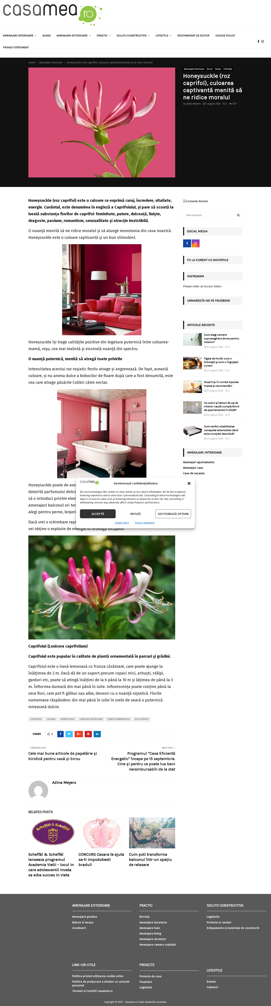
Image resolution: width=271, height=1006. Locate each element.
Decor (210, 69)
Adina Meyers (193, 103)
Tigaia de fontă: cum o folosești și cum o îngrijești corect (221, 362)
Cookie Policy (122, 522)
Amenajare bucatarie (153, 922)
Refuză (135, 514)
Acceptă (98, 514)
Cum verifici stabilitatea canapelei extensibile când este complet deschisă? (221, 430)
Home (218, 69)
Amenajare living (150, 933)
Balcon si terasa (82, 922)
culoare (51, 719)
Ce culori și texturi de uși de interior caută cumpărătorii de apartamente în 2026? (221, 406)
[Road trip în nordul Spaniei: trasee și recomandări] (192, 386)
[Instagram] (263, 41)
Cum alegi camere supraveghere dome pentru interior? (221, 338)
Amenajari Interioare (18, 35)
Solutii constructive (131, 35)
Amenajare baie (149, 928)
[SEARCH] (238, 215)
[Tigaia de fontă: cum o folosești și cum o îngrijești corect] (192, 363)
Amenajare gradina (84, 916)
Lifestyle (162, 35)
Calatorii (212, 987)
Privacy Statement (145, 522)
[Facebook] (259, 41)
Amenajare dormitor (152, 939)
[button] (189, 483)
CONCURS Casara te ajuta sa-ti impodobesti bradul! (101, 859)
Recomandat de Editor (193, 35)
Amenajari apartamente (198, 462)
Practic (102, 35)
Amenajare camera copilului (157, 944)
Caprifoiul (36, 719)
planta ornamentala (118, 719)
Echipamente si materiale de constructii (233, 928)
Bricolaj (144, 916)
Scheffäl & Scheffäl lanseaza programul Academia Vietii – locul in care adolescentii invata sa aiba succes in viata (51, 864)
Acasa (46, 35)
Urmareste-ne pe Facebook (208, 300)
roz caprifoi (141, 719)
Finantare (145, 982)
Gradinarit (79, 928)
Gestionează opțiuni (173, 514)
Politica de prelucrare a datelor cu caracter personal (101, 983)
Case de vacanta (194, 473)
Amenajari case (193, 468)
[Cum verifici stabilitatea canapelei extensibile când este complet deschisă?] (192, 431)
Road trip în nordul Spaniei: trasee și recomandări (221, 383)
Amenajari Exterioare (72, 35)
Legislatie (145, 987)
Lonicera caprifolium (91, 719)
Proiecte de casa (150, 976)
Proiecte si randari (219, 922)
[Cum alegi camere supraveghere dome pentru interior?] (192, 339)
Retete (211, 981)
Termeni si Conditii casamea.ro (92, 991)
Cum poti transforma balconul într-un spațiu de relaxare (150, 859)
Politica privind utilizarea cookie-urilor (98, 976)
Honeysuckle (68, 719)
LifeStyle (228, 69)
